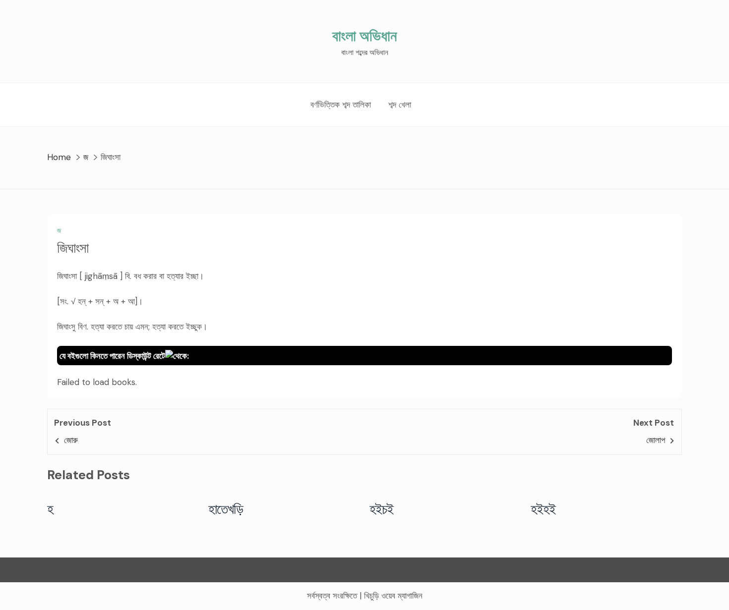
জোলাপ (655, 440)
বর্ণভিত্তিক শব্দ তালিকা (340, 104)
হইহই (543, 509)
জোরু (71, 440)
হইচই (381, 509)
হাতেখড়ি (225, 509)
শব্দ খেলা (399, 104)
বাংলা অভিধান (364, 36)
